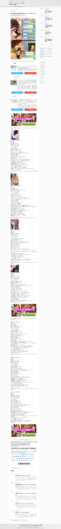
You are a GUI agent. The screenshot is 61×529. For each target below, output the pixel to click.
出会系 (14, 468)
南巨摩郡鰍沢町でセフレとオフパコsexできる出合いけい (21, 520)
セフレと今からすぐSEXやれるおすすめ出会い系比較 (16, 6)
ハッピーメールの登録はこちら (30, 92)
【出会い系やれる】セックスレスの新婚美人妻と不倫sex (48, 11)
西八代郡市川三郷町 (17, 468)
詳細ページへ (17, 73)
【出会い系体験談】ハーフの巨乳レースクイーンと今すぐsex (48, 33)
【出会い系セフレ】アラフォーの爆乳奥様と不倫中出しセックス (48, 19)
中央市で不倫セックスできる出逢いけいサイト (19, 519)
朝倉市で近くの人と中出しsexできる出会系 (21, 512)
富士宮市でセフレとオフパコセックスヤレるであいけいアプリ (24, 503)
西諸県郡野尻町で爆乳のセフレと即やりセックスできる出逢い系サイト (26, 484)
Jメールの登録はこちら (30, 109)
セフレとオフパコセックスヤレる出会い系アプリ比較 (30, 525)
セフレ (12, 468)
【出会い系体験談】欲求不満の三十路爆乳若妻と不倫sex (48, 40)
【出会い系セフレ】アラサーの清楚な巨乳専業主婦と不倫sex (48, 26)
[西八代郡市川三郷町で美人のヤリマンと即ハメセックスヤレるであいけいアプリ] (27, 463)
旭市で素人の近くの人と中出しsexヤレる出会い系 (22, 475)
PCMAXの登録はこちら (30, 73)
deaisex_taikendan (13, 467)
